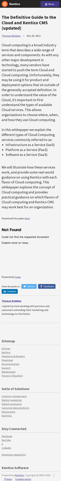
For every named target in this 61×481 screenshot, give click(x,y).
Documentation (10, 364)
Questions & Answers (13, 356)
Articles (6, 348)
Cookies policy (23, 479)
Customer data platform (15, 407)
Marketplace (9, 371)
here (27, 218)
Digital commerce (12, 404)
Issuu (18, 277)
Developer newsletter (14, 454)
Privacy (8, 479)
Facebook (48, 286)
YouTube (6, 440)
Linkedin (6, 447)
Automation (8, 411)
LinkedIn (11, 291)
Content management (14, 396)
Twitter (30, 286)
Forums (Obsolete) (12, 375)
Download (7, 360)
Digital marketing (12, 400)
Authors (6, 352)
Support (6, 367)
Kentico (19, 475)
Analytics (7, 415)
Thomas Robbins (11, 35)
